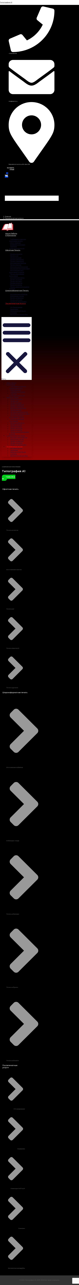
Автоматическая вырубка (19, 314)
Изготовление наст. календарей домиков (16, 271)
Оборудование (15, 243)
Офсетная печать (12, 250)
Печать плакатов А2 (17, 261)
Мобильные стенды (17, 296)
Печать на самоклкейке (18, 302)
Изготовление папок (17, 278)
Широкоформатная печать (17, 290)
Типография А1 (6, 2)
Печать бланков (15, 265)
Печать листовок (16, 281)
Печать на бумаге (16, 300)
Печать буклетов (16, 285)
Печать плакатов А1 (17, 259)
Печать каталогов (16, 283)
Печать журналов (16, 254)
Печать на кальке (16, 279)
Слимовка (13, 313)
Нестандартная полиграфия (20, 269)
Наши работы (11, 233)
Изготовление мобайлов (18, 294)
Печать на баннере (17, 298)
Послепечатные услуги (15, 303)
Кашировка (14, 309)
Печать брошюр (15, 258)
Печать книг (14, 256)
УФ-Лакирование (16, 307)
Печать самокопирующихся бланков (19, 288)
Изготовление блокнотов (19, 267)
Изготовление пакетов (18, 263)
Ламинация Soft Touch (18, 311)
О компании (10, 235)
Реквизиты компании (17, 245)
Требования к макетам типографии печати (17, 240)
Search (10, 195)
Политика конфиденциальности (16, 247)
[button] (9, 188)
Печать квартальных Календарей (16, 275)
